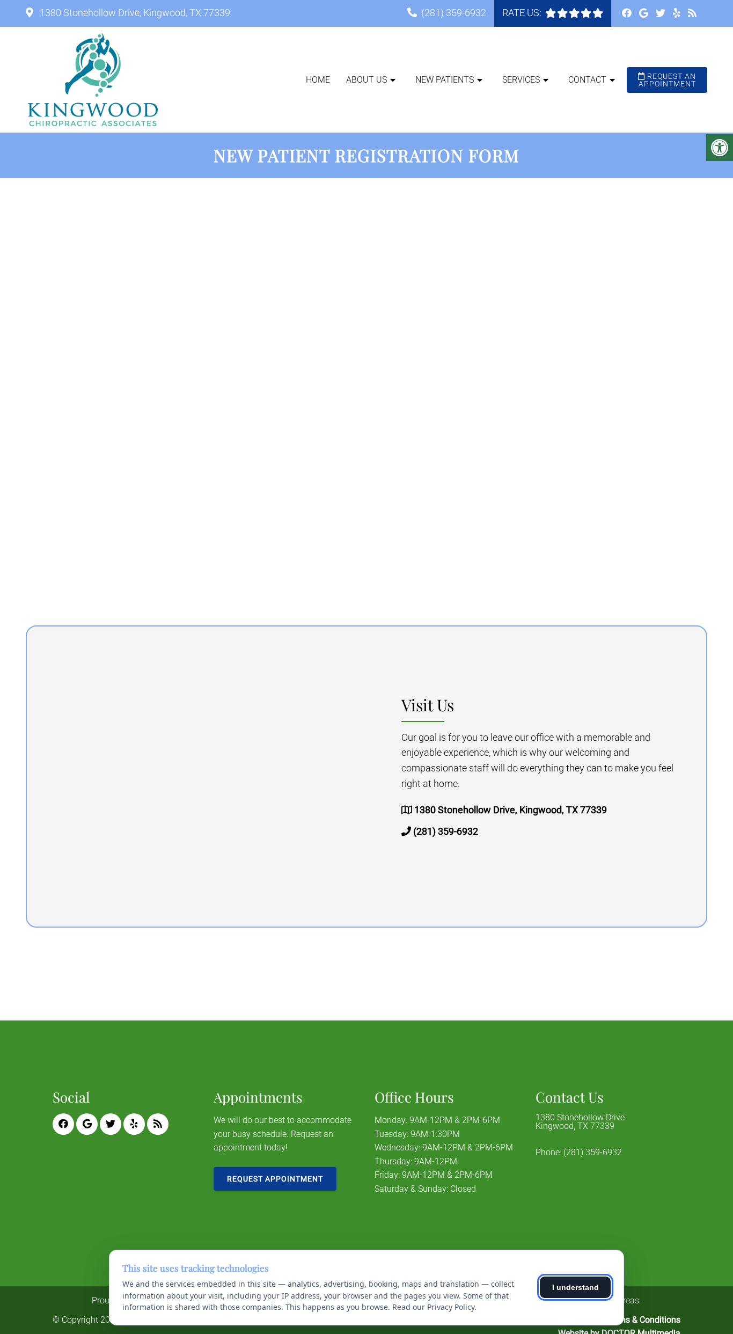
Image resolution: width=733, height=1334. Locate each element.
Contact (587, 80)
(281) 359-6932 (453, 12)
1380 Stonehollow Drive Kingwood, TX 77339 (580, 1122)
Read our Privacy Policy (433, 1307)
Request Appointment (275, 1179)
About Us (366, 80)
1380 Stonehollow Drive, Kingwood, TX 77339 (134, 12)
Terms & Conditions (643, 1320)
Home (318, 80)
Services (521, 80)
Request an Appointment (668, 80)
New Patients (444, 80)
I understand (575, 1287)
